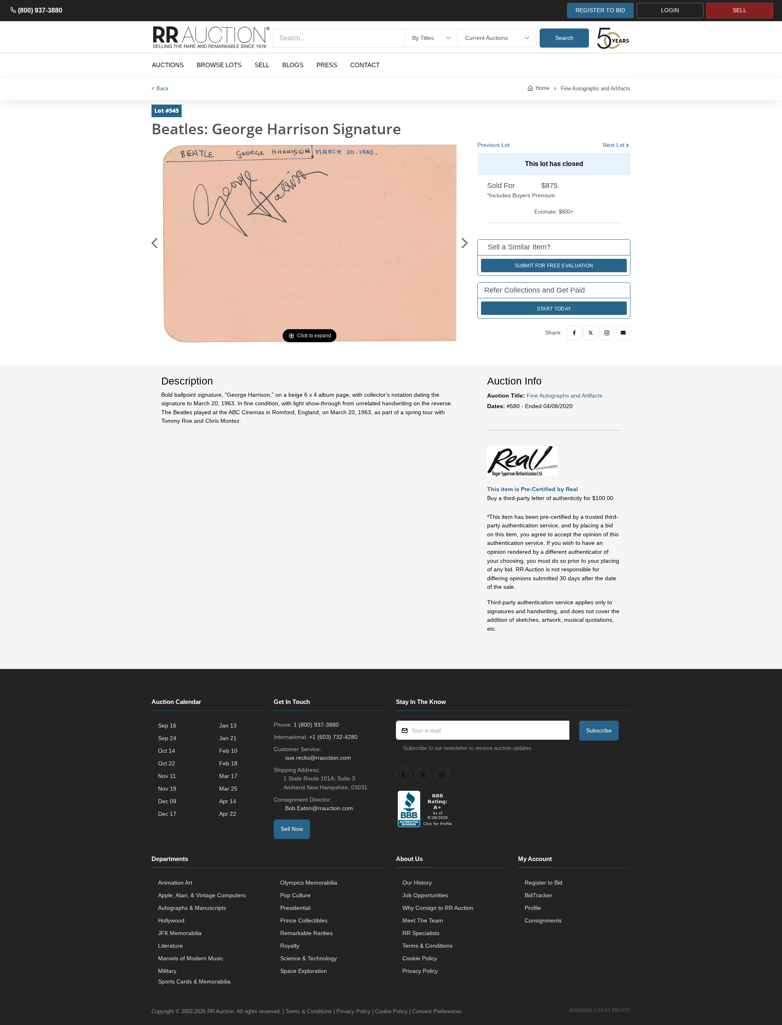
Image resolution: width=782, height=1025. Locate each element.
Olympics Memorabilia (308, 882)
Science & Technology (308, 958)
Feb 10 (228, 750)
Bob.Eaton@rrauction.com (319, 808)
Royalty (289, 945)
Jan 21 (228, 738)
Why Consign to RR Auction (437, 908)
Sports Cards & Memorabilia (194, 981)
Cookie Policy (419, 958)
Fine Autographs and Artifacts (595, 88)
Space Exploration (303, 971)
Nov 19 (167, 788)
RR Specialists (420, 933)
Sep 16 (167, 725)
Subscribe (599, 730)
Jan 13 (228, 725)
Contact (365, 64)
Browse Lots (219, 64)
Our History (417, 882)
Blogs (292, 64)
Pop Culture (295, 895)
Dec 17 (167, 814)
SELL (740, 10)
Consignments (543, 920)
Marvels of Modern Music (190, 958)
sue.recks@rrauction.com (318, 757)
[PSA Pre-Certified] (522, 460)
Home (542, 88)
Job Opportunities (425, 895)
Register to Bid (543, 882)
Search (564, 38)
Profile (533, 908)
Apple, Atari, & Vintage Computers (202, 895)
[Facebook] (574, 333)
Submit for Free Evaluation (554, 266)
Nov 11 (167, 776)
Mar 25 (228, 788)
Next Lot (613, 145)
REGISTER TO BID (600, 10)
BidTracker (538, 895)
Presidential (295, 908)
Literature (170, 945)
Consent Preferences (437, 1011)
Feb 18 (228, 763)
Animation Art (175, 882)
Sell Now (292, 829)
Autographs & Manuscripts (192, 908)
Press (326, 64)
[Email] (623, 333)
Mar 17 (228, 776)
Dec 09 (167, 801)
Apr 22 (227, 814)
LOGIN (670, 10)
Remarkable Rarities (306, 933)
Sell (262, 64)
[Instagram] (607, 333)
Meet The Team (422, 920)
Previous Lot (493, 145)
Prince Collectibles (303, 920)
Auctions (168, 64)
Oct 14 (166, 750)
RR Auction (220, 1011)
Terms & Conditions (427, 945)
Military (167, 971)
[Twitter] (590, 333)
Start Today (554, 309)
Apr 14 (227, 801)
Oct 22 (166, 763)
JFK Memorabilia (180, 933)
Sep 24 (167, 738)
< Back (160, 88)
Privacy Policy (420, 971)
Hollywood (171, 920)
